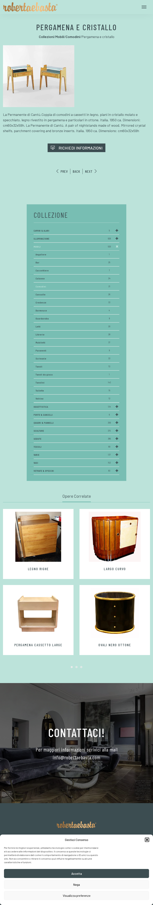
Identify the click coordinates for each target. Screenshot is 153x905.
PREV (64, 171)
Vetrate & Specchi (72, 470)
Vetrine (73, 398)
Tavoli (73, 366)
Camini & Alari (72, 230)
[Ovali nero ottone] (114, 613)
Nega (76, 884)
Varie (72, 454)
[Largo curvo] (114, 537)
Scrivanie (73, 358)
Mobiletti (73, 342)
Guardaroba (73, 318)
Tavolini (73, 382)
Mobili (72, 246)
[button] (147, 840)
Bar (73, 262)
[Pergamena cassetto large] (38, 613)
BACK (76, 171)
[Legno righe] (38, 537)
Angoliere (73, 254)
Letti (73, 326)
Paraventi (73, 350)
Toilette (73, 390)
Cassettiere (73, 270)
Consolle (73, 294)
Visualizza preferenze (76, 895)
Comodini (73, 286)
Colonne (73, 278)
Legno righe (38, 569)
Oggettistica (72, 406)
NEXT (89, 171)
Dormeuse (73, 310)
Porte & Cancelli (72, 414)
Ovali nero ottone (114, 645)
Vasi (72, 462)
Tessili (72, 446)
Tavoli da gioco (73, 374)
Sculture (72, 430)
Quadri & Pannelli (72, 422)
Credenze (73, 302)
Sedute (72, 438)
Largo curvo (115, 569)
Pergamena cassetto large (38, 645)
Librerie (73, 334)
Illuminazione (72, 238)
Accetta (76, 873)
